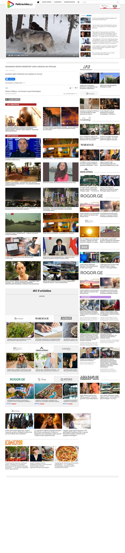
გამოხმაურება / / (72, 94)
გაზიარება (11, 79)
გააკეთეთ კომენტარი (14, 99)
